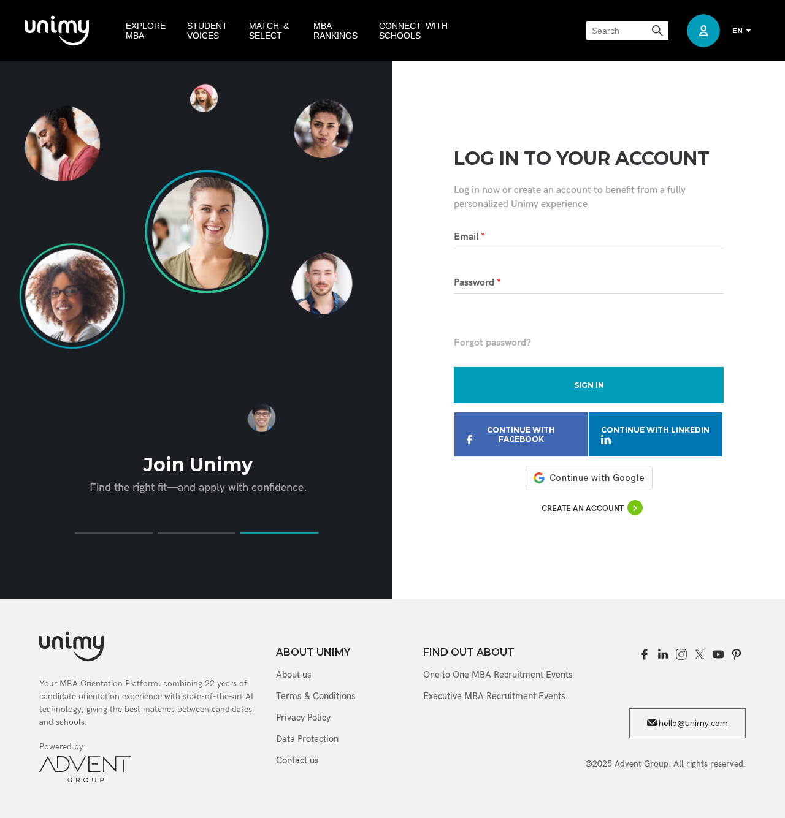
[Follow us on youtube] (718, 654)
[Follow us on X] (700, 654)
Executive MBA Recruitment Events (494, 696)
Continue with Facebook (521, 434)
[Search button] (658, 30)
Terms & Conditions (316, 696)
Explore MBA (146, 30)
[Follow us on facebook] (644, 654)
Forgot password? (492, 343)
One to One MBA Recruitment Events (498, 674)
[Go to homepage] (57, 30)
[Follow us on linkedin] (663, 654)
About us (294, 674)
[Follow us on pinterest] (736, 654)
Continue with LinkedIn (655, 429)
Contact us (297, 760)
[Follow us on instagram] (681, 654)
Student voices (207, 30)
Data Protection (307, 738)
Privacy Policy (303, 717)
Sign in (589, 385)
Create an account (583, 508)
